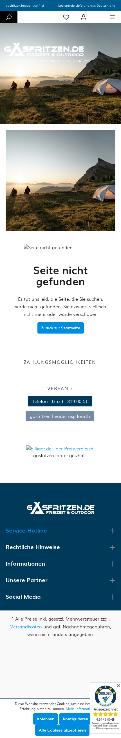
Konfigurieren (75, 719)
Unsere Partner (27, 580)
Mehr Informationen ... (84, 708)
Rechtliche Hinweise (33, 547)
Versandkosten (26, 626)
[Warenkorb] (98, 14)
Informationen (25, 563)
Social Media (23, 596)
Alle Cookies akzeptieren (62, 730)
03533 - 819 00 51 (69, 401)
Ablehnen (45, 719)
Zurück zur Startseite (60, 328)
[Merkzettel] (66, 17)
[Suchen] (8, 17)
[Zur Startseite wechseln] (61, 507)
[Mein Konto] (83, 17)
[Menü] (112, 17)
